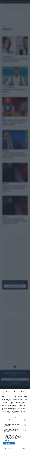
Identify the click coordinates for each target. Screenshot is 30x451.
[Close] (27, 392)
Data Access (15, 448)
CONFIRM (9, 443)
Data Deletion (7, 448)
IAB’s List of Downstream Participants (16, 412)
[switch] (25, 420)
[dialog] (15, 420)
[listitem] (15, 417)
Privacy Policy (23, 448)
